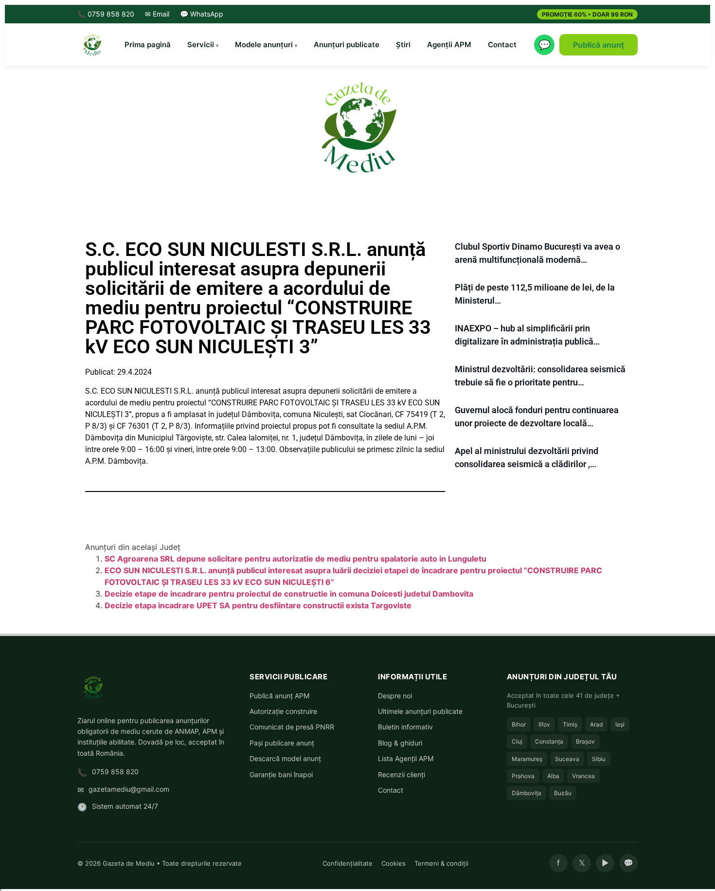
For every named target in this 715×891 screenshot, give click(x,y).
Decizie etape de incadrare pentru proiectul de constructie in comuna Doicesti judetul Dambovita (289, 594)
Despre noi (395, 695)
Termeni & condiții (441, 863)
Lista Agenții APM (405, 758)
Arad (596, 724)
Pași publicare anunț (282, 743)
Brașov (585, 741)
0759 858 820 (115, 771)
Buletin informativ (405, 727)
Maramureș (527, 759)
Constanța (549, 741)
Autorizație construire (283, 711)
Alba (553, 776)
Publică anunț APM (279, 695)
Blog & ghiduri (400, 743)
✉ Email (157, 14)
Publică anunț (598, 45)
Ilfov (544, 724)
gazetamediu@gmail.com (129, 789)
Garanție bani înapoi (281, 774)
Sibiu (599, 759)
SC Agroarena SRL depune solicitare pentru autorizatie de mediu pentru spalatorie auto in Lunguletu (295, 559)
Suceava (567, 759)
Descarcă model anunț (285, 758)
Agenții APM (449, 44)
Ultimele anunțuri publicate (420, 711)
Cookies (393, 863)
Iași (620, 724)
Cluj (517, 741)
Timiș (570, 724)
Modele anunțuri (264, 44)
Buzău (563, 793)
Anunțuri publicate (346, 44)
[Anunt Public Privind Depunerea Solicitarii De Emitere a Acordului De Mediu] (357, 126)
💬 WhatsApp (201, 14)
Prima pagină (148, 44)
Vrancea (583, 776)
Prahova (523, 776)
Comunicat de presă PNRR (292, 727)
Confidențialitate (347, 863)
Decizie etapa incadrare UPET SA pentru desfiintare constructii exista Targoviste (258, 605)
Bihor (519, 724)
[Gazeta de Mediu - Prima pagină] (92, 44)
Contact (502, 44)
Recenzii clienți (401, 774)
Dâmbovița (526, 793)
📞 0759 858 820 (105, 14)
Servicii (200, 44)
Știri (403, 44)
